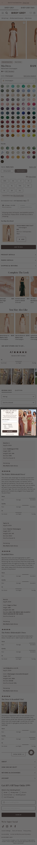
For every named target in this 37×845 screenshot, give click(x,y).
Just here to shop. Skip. (10, 434)
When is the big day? (5, 419)
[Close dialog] (35, 410)
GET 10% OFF (9, 431)
